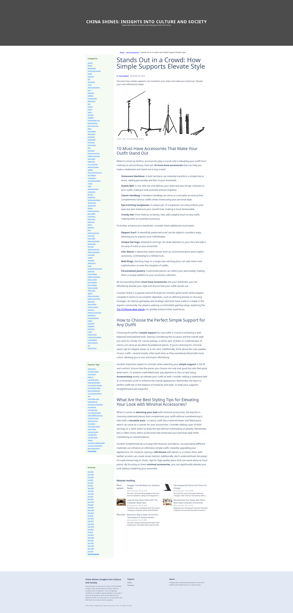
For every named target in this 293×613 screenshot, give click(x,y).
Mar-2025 (91, 546)
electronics (91, 302)
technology (91, 137)
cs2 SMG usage (93, 437)
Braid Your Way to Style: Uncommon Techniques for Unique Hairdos (142, 516)
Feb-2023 (91, 521)
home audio (91, 159)
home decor (91, 217)
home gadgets (92, 285)
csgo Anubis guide (93, 399)
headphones (92, 315)
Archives (130, 585)
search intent (92, 429)
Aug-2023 (91, 529)
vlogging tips (92, 263)
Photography (92, 68)
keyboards (91, 326)
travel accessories (93, 211)
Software (90, 96)
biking (89, 129)
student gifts (92, 140)
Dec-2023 (91, 518)
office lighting (92, 304)
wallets (90, 321)
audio (89, 186)
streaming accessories (95, 269)
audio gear (91, 222)
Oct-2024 (91, 472)
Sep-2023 (91, 507)
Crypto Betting (92, 340)
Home (122, 52)
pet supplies (91, 214)
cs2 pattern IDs (92, 410)
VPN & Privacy (92, 348)
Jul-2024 (90, 486)
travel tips (91, 310)
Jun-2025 (90, 551)
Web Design (91, 101)
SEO (89, 79)
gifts (89, 148)
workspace (91, 151)
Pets (89, 104)
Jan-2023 (90, 496)
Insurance (91, 77)
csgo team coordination (95, 405)
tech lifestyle (92, 175)
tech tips (90, 195)
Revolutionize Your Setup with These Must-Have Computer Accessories (189, 501)
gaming (90, 258)
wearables (91, 260)
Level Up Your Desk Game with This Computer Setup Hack (142, 501)
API (89, 346)
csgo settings (92, 407)
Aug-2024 (91, 477)
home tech (91, 329)
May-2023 (91, 510)
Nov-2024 (91, 488)
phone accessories (94, 153)
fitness (90, 225)
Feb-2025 (91, 540)
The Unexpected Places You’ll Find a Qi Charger (190, 486)
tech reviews (92, 145)
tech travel (91, 236)
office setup (91, 291)
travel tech (91, 324)
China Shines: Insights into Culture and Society (146, 21)
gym (89, 396)
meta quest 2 (92, 369)
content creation (93, 307)
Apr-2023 (91, 491)
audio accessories (93, 233)
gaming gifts (92, 244)
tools (89, 230)
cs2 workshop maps (94, 388)
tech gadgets (92, 131)
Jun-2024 (90, 483)
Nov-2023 (91, 502)
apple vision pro (93, 421)
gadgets (90, 170)
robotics (90, 440)
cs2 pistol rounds (93, 372)
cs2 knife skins (92, 435)
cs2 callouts (91, 424)
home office (91, 238)
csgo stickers (92, 374)
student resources (93, 249)
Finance (90, 107)
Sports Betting (92, 282)
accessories (91, 192)
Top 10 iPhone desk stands (131, 309)
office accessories (93, 296)
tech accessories (132, 52)
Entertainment (92, 98)
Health (90, 74)
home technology (93, 318)
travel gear (91, 142)
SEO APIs (91, 115)
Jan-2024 (90, 516)
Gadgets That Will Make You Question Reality (143, 486)
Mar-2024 (91, 513)
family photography (94, 383)
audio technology (93, 167)
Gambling (91, 118)
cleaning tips (92, 203)
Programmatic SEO (94, 120)
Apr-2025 (91, 543)
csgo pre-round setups (95, 446)
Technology (91, 82)
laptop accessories (94, 241)
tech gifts (91, 247)
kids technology (93, 123)
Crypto (90, 332)
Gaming (90, 63)
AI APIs (90, 184)
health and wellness (94, 277)
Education (91, 93)
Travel (90, 85)
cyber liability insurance (95, 416)
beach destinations (94, 448)
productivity (91, 197)
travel (89, 266)
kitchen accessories (94, 299)
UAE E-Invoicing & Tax (95, 173)
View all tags (92, 451)
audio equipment (93, 189)
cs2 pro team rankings (95, 385)
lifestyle (90, 208)
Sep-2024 (91, 535)
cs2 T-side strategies (94, 413)
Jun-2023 (90, 480)
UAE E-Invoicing (93, 343)
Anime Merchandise (94, 181)
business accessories (94, 313)
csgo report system (94, 426)
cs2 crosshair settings (95, 394)
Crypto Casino (92, 335)
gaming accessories (94, 200)
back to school (92, 280)
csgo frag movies (93, 418)
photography (92, 206)
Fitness (90, 109)
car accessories (93, 164)
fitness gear (91, 219)
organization (92, 178)
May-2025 (91, 549)
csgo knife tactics (93, 380)
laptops (90, 293)
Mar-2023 (91, 527)
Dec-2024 (91, 475)
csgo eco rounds (93, 432)
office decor (91, 134)
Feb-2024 (91, 499)
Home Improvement (94, 71)
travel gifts (91, 255)
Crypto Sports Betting (94, 337)
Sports (90, 112)
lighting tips (91, 162)
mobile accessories (94, 156)
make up (90, 377)
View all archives (93, 554)
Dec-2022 (91, 524)
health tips (91, 271)
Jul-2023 (90, 532)
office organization (94, 252)
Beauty (90, 66)
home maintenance (94, 391)
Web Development (93, 88)
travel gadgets (92, 274)
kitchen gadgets (93, 288)
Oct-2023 (91, 505)
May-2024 (91, 538)
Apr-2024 (91, 494)
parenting (91, 228)
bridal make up (92, 402)
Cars (89, 90)
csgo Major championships (96, 443)
